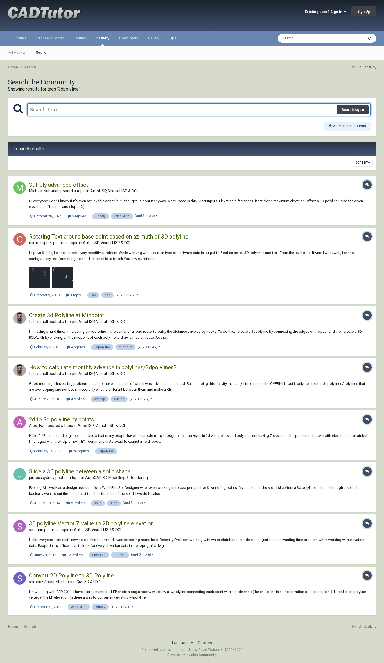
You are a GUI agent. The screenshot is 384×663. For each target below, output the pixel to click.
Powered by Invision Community (192, 655)
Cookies (205, 642)
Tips (172, 38)
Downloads (128, 38)
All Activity (17, 52)
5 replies (77, 503)
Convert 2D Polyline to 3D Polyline (71, 575)
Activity (102, 38)
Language (181, 642)
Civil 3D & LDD (88, 581)
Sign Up (363, 11)
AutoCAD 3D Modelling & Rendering (116, 477)
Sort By (361, 162)
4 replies (77, 347)
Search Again (353, 109)
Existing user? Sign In (324, 12)
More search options (348, 126)
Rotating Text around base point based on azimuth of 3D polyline (108, 236)
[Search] (370, 38)
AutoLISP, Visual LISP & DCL (114, 191)
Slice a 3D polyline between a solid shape (80, 471)
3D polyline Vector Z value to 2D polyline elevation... (93, 523)
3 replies (78, 216)
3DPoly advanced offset (58, 184)
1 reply (75, 295)
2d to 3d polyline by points (61, 419)
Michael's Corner (50, 38)
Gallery (153, 38)
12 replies (74, 555)
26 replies (80, 451)
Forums (80, 38)
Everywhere (347, 38)
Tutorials (20, 38)
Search (42, 52)
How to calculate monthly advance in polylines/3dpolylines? (103, 367)
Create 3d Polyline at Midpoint (66, 315)
